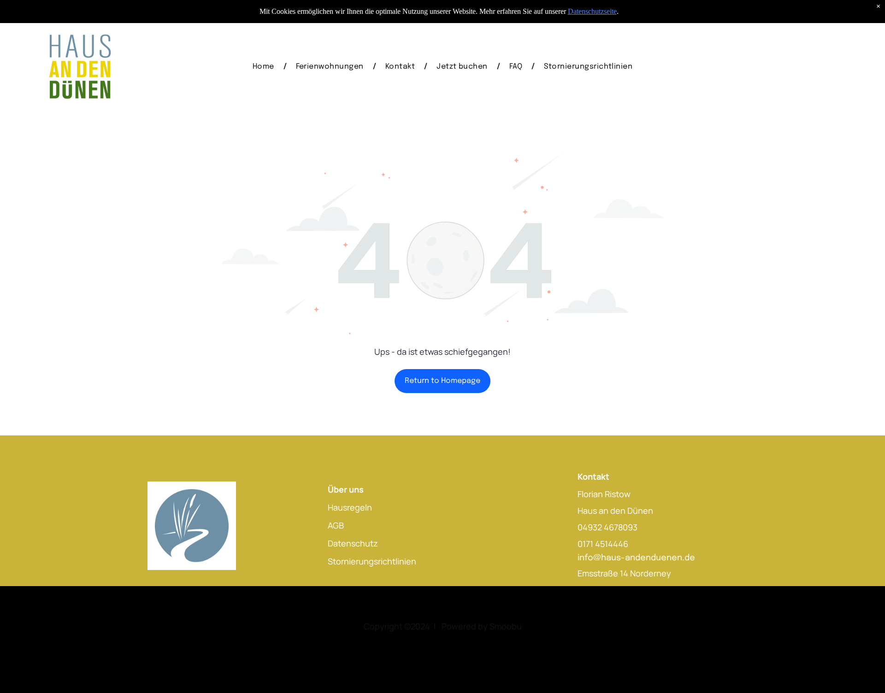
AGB (336, 525)
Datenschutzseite (592, 11)
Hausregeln (350, 507)
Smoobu (506, 626)
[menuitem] (265, 66)
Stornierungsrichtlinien (372, 561)
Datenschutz (353, 543)
